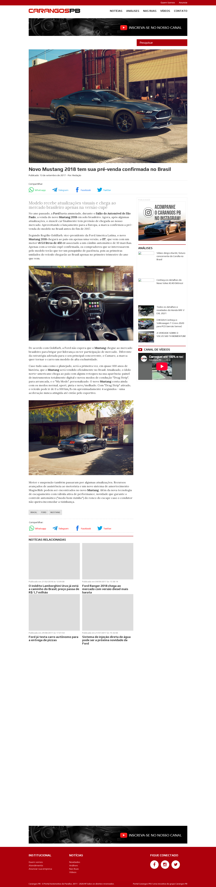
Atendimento (36, 865)
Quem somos (36, 862)
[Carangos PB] (54, 11)
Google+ (154, 870)
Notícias (116, 10)
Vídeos (165, 10)
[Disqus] (81, 691)
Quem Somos (168, 2)
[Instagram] (165, 864)
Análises (132, 10)
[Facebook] (154, 864)
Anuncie (183, 2)
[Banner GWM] (162, 221)
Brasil (34, 512)
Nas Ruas (149, 10)
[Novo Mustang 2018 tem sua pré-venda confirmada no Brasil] (81, 303)
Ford (43, 512)
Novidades (74, 862)
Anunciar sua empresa (40, 868)
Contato (180, 10)
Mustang (55, 512)
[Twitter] (175, 864)
